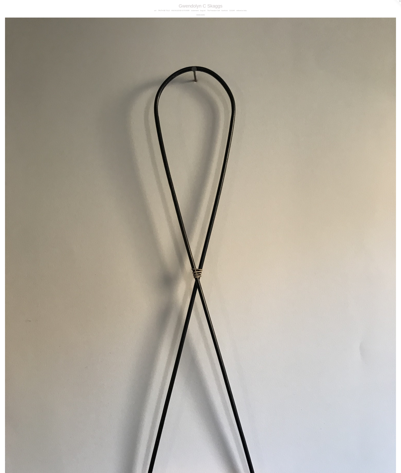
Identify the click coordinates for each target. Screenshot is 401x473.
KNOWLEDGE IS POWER (180, 11)
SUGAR (232, 11)
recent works (200, 14)
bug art (203, 11)
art (155, 11)
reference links (241, 11)
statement (195, 11)
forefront (224, 11)
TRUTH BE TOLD (164, 11)
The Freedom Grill (213, 11)
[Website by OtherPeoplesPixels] (397, 4)
